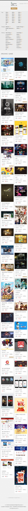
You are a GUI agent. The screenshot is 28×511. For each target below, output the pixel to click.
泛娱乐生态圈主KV (6, 237)
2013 (13, 19)
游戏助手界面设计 (6, 409)
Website (8, 26)
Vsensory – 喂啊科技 (20, 270)
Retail (18, 34)
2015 (19, 17)
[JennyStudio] (14, 4)
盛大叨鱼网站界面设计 (7, 220)
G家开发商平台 (18, 458)
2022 (13, 14)
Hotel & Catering (10, 39)
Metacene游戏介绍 (19, 72)
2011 (7, 20)
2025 (13, 12)
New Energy (9, 32)
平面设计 (17, 74)
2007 (13, 22)
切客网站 (4, 471)
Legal (7, 47)
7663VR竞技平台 (6, 256)
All (6, 24)
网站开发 (3, 74)
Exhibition (19, 44)
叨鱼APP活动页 (18, 244)
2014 (7, 19)
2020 (7, 15)
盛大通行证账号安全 (6, 451)
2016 (13, 17)
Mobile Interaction (10, 28)
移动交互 (17, 137)
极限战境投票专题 (19, 113)
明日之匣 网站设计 (6, 91)
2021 (19, 14)
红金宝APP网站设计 (19, 368)
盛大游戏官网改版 (6, 368)
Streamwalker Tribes (6, 73)
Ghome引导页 (18, 389)
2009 (19, 20)
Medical (19, 42)
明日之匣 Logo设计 (6, 117)
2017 (7, 17)
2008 (7, 22)
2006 (19, 22)
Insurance (19, 47)
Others (19, 28)
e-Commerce (9, 34)
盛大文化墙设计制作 (19, 225)
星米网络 (4, 350)
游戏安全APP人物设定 (7, 385)
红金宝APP (17, 352)
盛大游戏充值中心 (6, 431)
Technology (20, 32)
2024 (19, 12)
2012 (19, 19)
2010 (13, 20)
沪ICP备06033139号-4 (14, 508)
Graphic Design (20, 26)
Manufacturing (9, 44)
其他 (3, 177)
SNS (7, 45)
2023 (7, 14)
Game (18, 45)
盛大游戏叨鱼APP (19, 136)
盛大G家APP (18, 331)
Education (8, 42)
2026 (7, 12)
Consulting (19, 39)
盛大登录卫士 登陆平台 (7, 323)
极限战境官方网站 (6, 159)
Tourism (19, 37)
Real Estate (8, 37)
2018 (19, 15)
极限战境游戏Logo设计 (20, 197)
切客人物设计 (18, 486)
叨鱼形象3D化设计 (6, 176)
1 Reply (3, 163)
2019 (13, 15)
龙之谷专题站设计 (6, 203)
